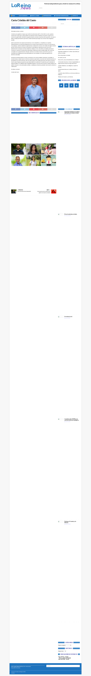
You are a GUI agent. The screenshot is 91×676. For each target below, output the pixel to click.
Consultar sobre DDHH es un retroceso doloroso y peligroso (71, 419)
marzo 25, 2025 (68, 114)
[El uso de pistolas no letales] (60, 263)
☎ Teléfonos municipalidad (61, 15)
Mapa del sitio (20, 666)
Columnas (68, 109)
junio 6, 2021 (15, 24)
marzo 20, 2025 (68, 215)
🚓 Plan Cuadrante (22, 15)
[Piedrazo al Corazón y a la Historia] (60, 571)
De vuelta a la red (62, 57)
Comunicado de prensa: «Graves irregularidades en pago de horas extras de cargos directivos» (69, 62)
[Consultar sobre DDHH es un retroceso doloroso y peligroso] (60, 468)
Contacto (13, 673)
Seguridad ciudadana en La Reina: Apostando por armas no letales (72, 112)
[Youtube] (77, 85)
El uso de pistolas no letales (64, 55)
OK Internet (18, 668)
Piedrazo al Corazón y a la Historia (65, 77)
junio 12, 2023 (67, 318)
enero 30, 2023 (67, 524)
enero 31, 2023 (67, 421)
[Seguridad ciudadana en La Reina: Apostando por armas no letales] (60, 161)
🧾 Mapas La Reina (34, 15)
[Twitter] (61, 85)
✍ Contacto (74, 15)
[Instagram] (66, 85)
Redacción (22, 24)
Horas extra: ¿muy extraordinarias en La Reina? (68, 59)
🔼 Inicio (13, 15)
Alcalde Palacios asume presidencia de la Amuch (68, 49)
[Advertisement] (33, 128)
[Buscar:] (57, 8)
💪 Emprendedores (46, 15)
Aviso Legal (13, 666)
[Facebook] (71, 85)
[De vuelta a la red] (60, 366)
